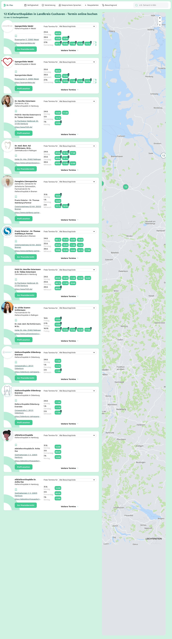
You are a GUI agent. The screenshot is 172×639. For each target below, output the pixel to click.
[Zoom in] (160, 18)
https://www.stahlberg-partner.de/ (28, 213)
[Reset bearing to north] (160, 25)
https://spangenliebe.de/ (25, 43)
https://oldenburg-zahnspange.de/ (28, 372)
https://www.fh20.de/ (23, 127)
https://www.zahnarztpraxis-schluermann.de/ (28, 163)
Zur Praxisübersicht (25, 49)
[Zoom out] (160, 21)
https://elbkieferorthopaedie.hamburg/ (28, 461)
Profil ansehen (23, 88)
